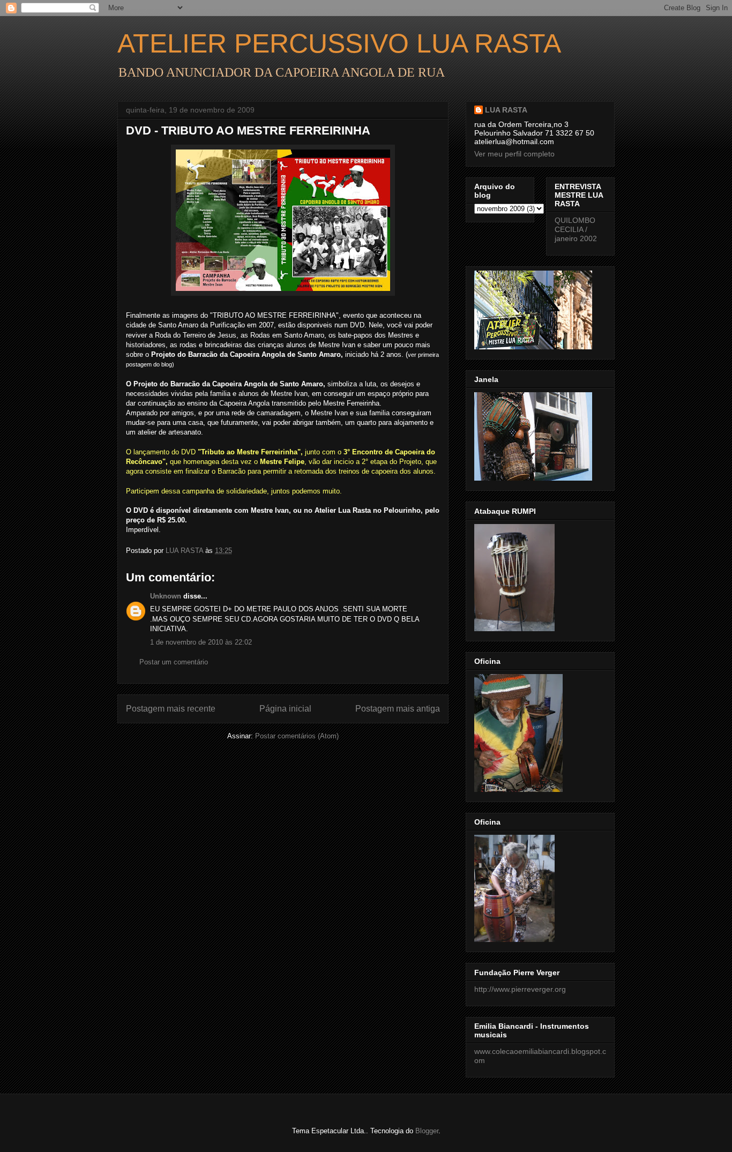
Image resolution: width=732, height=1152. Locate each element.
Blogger (426, 1131)
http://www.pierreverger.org (520, 989)
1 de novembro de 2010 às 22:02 (201, 642)
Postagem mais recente (170, 708)
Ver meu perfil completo (514, 153)
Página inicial (285, 708)
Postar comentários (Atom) (297, 736)
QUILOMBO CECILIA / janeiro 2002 (576, 229)
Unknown (165, 596)
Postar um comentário (173, 662)
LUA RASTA (506, 110)
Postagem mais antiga (397, 708)
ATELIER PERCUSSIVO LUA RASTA (339, 43)
